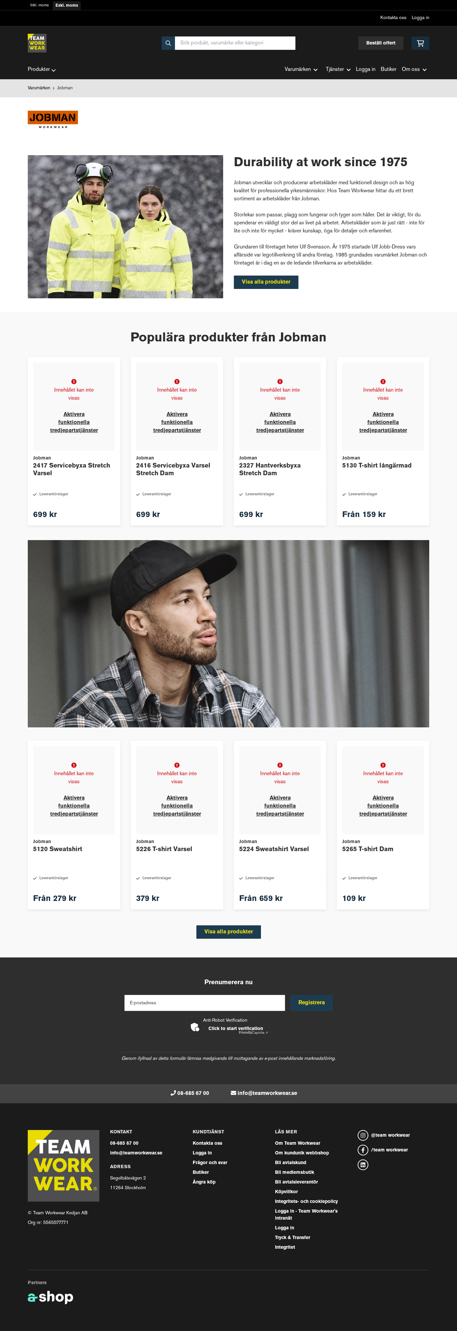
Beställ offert (380, 43)
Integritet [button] (285, 1247)
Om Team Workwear (297, 1143)
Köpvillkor (286, 1192)
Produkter (39, 69)
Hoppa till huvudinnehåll (226, 9)
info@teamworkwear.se (267, 1093)
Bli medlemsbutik (294, 1172)
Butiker (388, 69)
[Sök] (168, 43)
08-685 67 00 (193, 1093)
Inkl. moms (39, 5)
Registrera (311, 1003)
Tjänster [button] (335, 69)
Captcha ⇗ (253, 1032)
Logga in (420, 18)
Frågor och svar (210, 1163)
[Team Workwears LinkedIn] (393, 1164)
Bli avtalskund (290, 1163)
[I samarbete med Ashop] (50, 1297)
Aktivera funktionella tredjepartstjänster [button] (74, 422)
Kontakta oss (393, 18)
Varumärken (39, 88)
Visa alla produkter (266, 282)
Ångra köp (204, 1182)
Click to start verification (235, 1029)
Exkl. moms (67, 5)
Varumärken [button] (298, 69)
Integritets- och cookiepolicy (306, 1202)
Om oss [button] (411, 69)
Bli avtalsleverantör (296, 1182)
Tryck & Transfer (292, 1238)
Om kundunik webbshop (302, 1153)
